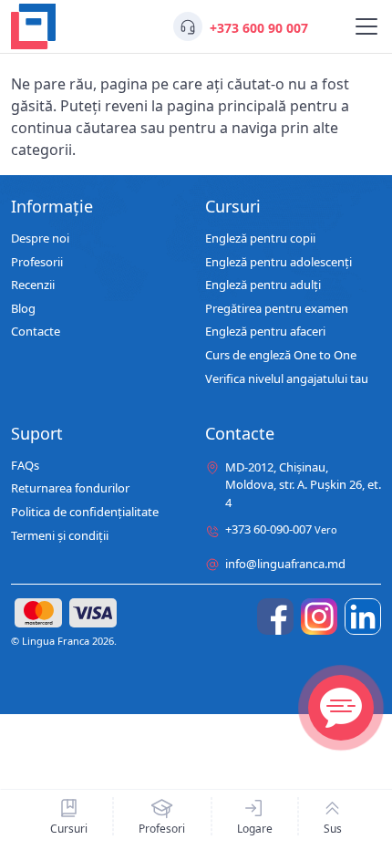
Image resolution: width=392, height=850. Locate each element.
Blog (23, 309)
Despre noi (40, 239)
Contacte (35, 332)
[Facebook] (275, 616)
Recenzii (33, 285)
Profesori (162, 828)
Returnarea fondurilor (70, 489)
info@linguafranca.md (285, 563)
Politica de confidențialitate (85, 512)
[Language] (366, 26)
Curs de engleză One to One (280, 355)
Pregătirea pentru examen (276, 309)
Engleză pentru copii (260, 239)
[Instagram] (319, 616)
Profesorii (37, 262)
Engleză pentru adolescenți (278, 262)
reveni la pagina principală (195, 106)
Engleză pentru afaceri (265, 332)
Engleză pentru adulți (263, 285)
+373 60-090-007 (281, 530)
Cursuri (69, 828)
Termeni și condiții (59, 536)
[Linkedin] (363, 616)
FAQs (25, 466)
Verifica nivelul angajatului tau (286, 379)
